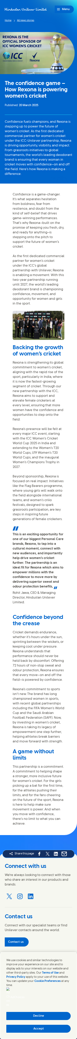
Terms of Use (50, 972)
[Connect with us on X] (9, 896)
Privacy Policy (15, 977)
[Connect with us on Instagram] (20, 896)
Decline (38, 1015)
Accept (38, 1028)
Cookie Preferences (47, 981)
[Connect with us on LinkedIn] (30, 896)
